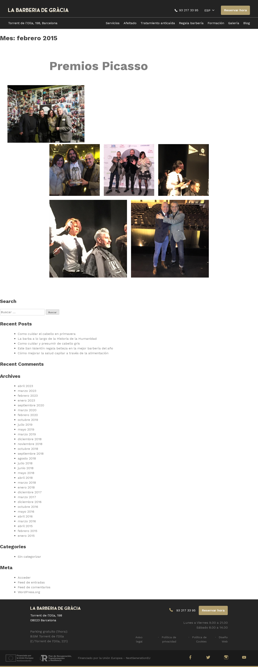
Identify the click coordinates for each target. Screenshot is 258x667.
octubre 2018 (28, 449)
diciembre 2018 (30, 439)
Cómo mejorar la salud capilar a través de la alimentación (63, 353)
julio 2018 (25, 463)
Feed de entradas (31, 582)
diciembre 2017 (30, 492)
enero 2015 (26, 536)
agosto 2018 (27, 458)
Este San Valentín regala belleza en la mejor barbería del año (65, 348)
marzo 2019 (27, 434)
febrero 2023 (28, 396)
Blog (246, 23)
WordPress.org (29, 592)
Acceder (24, 577)
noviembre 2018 (30, 444)
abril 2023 (25, 386)
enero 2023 (26, 400)
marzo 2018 (27, 482)
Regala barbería (191, 23)
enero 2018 (26, 487)
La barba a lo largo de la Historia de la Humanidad (57, 339)
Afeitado (130, 23)
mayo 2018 (26, 473)
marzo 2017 (27, 497)
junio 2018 (25, 468)
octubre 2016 (28, 507)
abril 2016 (25, 516)
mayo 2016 (26, 511)
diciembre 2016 (30, 502)
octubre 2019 (28, 420)
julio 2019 (25, 424)
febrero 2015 (27, 531)
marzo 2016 (27, 521)
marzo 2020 (27, 410)
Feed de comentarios (34, 587)
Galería (233, 23)
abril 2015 (25, 526)
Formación (216, 23)
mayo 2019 (26, 429)
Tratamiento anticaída (157, 23)
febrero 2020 (28, 415)
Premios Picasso (98, 66)
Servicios (113, 23)
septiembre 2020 (31, 405)
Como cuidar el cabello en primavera (47, 334)
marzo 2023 (27, 391)
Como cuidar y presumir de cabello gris (49, 343)
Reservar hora (235, 10)
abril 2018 (25, 478)
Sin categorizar (29, 557)
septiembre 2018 (31, 453)
